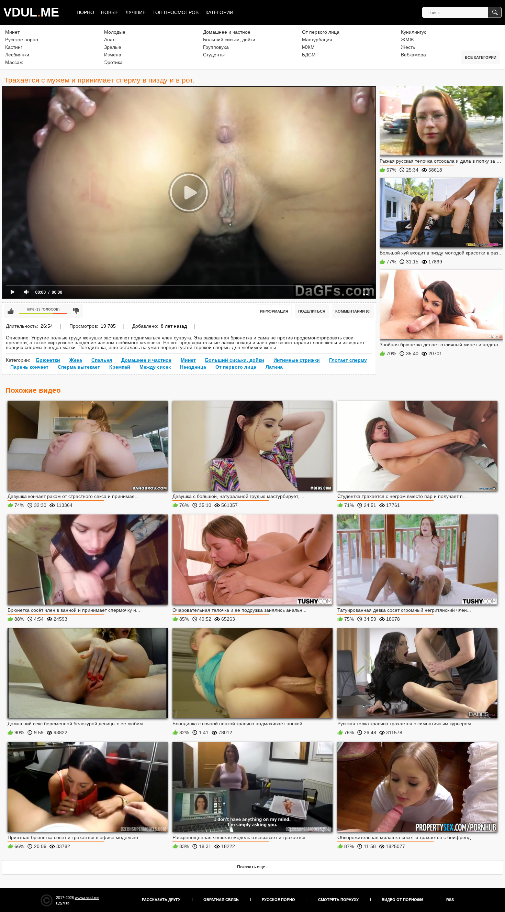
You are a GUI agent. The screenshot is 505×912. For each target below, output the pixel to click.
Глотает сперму (348, 360)
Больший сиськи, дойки (229, 39)
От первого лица (320, 32)
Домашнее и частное (226, 32)
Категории (219, 12)
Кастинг (13, 47)
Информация (274, 311)
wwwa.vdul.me (87, 897)
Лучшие (135, 12)
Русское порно (21, 39)
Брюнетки (48, 360)
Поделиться (311, 311)
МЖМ (308, 47)
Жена (75, 360)
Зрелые (112, 47)
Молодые (114, 32)
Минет (12, 32)
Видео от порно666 (402, 900)
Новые (110, 12)
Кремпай (119, 367)
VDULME (31, 12)
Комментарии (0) (353, 311)
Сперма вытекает (79, 367)
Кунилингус (413, 32)
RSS (450, 900)
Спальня (101, 360)
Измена (112, 54)
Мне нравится (11, 311)
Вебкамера (413, 54)
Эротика (113, 62)
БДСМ (309, 54)
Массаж (14, 62)
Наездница (193, 367)
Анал (109, 39)
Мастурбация (317, 39)
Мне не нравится (76, 311)
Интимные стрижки (296, 360)
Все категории (480, 57)
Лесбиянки (17, 54)
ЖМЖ (407, 39)
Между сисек (155, 367)
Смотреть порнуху (338, 900)
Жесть (408, 47)
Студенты (214, 54)
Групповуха (216, 47)
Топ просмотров (176, 12)
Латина (274, 367)
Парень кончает (29, 367)
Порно (85, 12)
